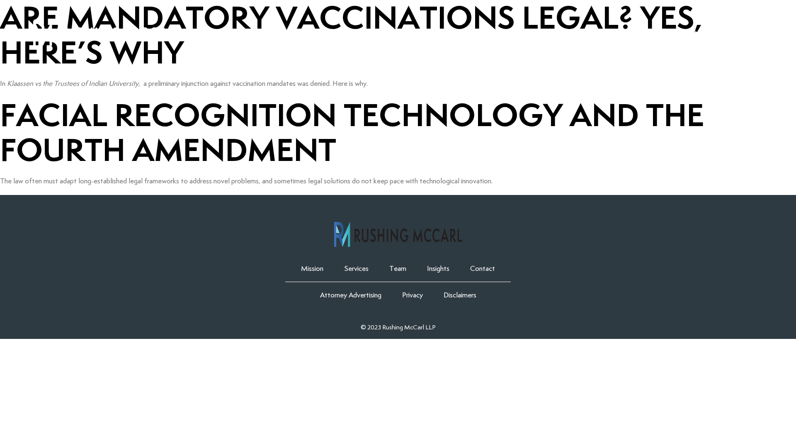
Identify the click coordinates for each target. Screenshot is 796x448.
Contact (704, 33)
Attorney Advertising (350, 294)
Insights (649, 33)
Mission (503, 33)
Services (555, 33)
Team (601, 33)
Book (753, 33)
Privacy (412, 294)
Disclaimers (460, 294)
